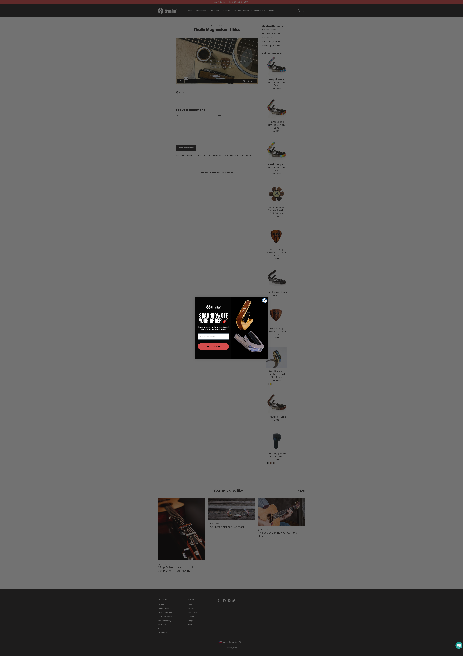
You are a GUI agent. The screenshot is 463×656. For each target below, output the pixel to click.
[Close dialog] (264, 300)
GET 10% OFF (213, 346)
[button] (458, 645)
